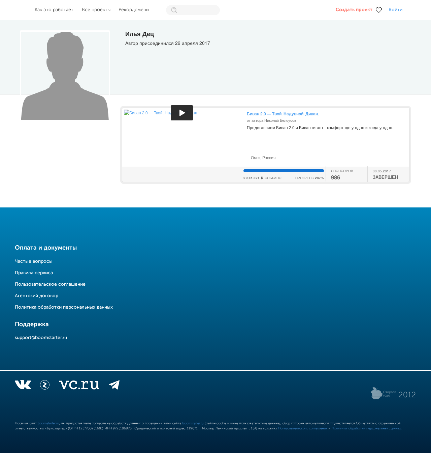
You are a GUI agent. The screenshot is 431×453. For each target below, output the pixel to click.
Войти (395, 9)
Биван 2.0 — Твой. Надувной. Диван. (283, 114)
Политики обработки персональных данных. (367, 428)
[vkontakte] (23, 386)
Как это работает (54, 9)
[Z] (44, 386)
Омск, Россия (263, 157)
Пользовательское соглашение (50, 284)
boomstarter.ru (48, 423)
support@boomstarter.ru (41, 337)
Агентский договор (36, 295)
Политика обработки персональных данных (64, 307)
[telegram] (114, 386)
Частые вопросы (34, 261)
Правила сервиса (34, 273)
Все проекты (96, 9)
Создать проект (354, 9)
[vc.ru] (79, 386)
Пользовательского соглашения (303, 428)
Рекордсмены (134, 9)
